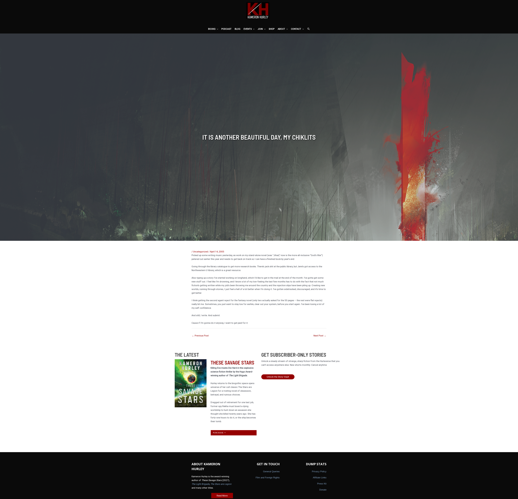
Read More (222, 495)
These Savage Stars (232, 362)
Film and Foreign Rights (268, 477)
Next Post (319, 335)
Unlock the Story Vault (278, 376)
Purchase (218, 432)
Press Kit (321, 483)
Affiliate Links (319, 477)
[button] (308, 29)
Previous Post (200, 335)
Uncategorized (200, 251)
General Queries (271, 471)
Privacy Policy (319, 471)
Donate (322, 489)
